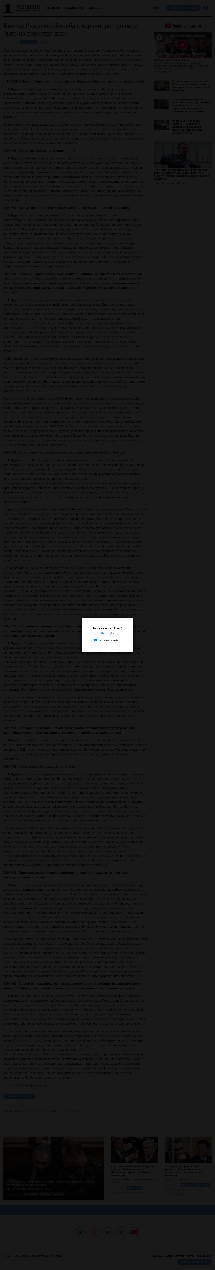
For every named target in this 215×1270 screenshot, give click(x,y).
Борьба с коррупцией (52, 1194)
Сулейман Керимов (175, 1194)
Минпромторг (196, 1189)
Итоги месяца (135, 1188)
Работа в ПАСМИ (162, 1255)
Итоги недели (31, 1194)
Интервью (44, 42)
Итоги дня (187, 1185)
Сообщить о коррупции (183, 8)
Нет (103, 633)
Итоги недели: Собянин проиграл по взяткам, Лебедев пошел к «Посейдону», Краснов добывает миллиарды (133, 1171)
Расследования (73, 7)
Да (112, 633)
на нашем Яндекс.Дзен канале (59, 1111)
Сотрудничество (184, 1255)
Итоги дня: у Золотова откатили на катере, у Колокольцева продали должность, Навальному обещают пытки (187, 126)
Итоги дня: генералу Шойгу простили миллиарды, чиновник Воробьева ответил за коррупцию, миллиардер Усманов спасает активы (191, 105)
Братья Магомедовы (176, 1189)
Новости (53, 7)
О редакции (204, 1255)
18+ (156, 8)
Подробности (96, 7)
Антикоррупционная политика (127, 1192)
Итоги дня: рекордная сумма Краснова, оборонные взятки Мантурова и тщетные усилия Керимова (191, 86)
